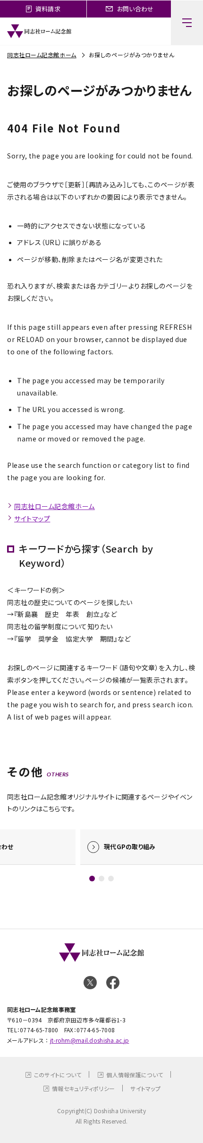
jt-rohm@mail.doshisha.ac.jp (89, 1040)
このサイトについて (58, 1075)
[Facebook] (112, 982)
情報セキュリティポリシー (83, 1088)
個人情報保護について (134, 1075)
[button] (92, 878)
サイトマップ (32, 518)
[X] (90, 982)
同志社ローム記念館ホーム (41, 55)
